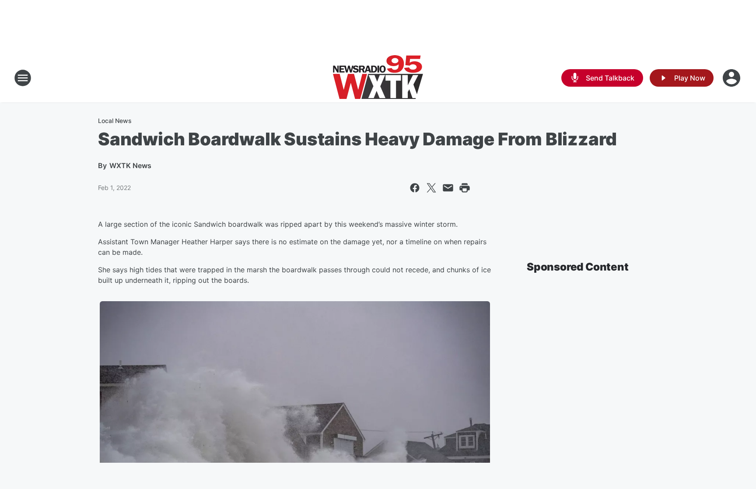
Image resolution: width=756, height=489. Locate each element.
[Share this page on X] (431, 188)
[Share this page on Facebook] (415, 188)
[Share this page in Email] (448, 188)
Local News (115, 120)
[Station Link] (378, 78)
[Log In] (732, 78)
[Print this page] (464, 188)
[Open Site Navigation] (23, 78)
